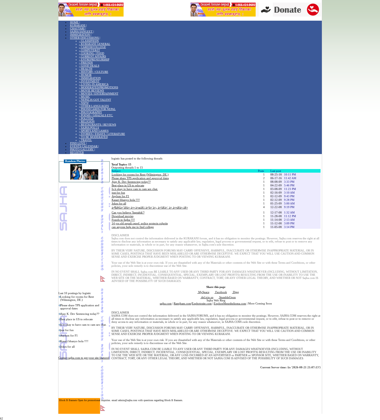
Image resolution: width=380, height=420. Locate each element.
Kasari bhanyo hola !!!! (74, 341)
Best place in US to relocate (76, 319)
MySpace (203, 292)
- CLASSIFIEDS (89, 40)
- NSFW (84, 102)
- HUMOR (85, 75)
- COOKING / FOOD (91, 53)
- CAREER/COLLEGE (92, 47)
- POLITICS (86, 118)
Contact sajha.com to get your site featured (83, 357)
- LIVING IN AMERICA (94, 84)
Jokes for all (67, 346)
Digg (235, 292)
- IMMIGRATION (90, 78)
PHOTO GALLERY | (82, 149)
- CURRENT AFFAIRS (92, 56)
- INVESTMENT (89, 81)
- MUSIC (84, 96)
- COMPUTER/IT (89, 50)
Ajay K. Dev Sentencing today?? (79, 313)
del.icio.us (206, 297)
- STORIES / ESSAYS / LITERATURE (102, 133)
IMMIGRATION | (80, 34)
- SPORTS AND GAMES (94, 130)
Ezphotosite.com (202, 303)
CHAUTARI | (78, 28)
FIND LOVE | (78, 143)
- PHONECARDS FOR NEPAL (97, 109)
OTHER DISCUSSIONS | (85, 37)
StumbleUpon (227, 297)
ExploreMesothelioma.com (230, 303)
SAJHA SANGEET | (82, 31)
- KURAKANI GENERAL (94, 43)
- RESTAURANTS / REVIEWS (97, 124)
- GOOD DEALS (89, 65)
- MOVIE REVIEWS (91, 90)
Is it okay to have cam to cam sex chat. (83, 324)
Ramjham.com (182, 303)
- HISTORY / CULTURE (93, 71)
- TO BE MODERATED (93, 137)
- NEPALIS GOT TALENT (95, 99)
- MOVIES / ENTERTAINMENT (98, 93)
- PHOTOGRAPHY (90, 112)
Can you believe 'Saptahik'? (128, 212)
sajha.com (166, 303)
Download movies (122, 216)
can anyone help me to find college (133, 226)
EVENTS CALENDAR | (84, 146)
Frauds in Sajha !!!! (123, 219)
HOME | (75, 22)
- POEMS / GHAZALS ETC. (96, 115)
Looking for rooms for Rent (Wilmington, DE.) (77, 298)
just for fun (67, 330)
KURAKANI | (78, 25)
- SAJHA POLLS (89, 127)
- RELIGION (87, 121)
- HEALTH (85, 68)
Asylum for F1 (69, 335)
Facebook (221, 292)
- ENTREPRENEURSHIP (94, 59)
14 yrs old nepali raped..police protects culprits (140, 223)
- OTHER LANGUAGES (94, 106)
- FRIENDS (86, 62)
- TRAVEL (85, 140)
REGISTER (77, 152)
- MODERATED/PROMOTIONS (98, 87)
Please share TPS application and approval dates (79, 307)
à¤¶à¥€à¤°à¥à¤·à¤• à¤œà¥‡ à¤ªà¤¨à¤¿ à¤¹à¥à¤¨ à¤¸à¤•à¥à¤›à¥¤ (150, 207)
